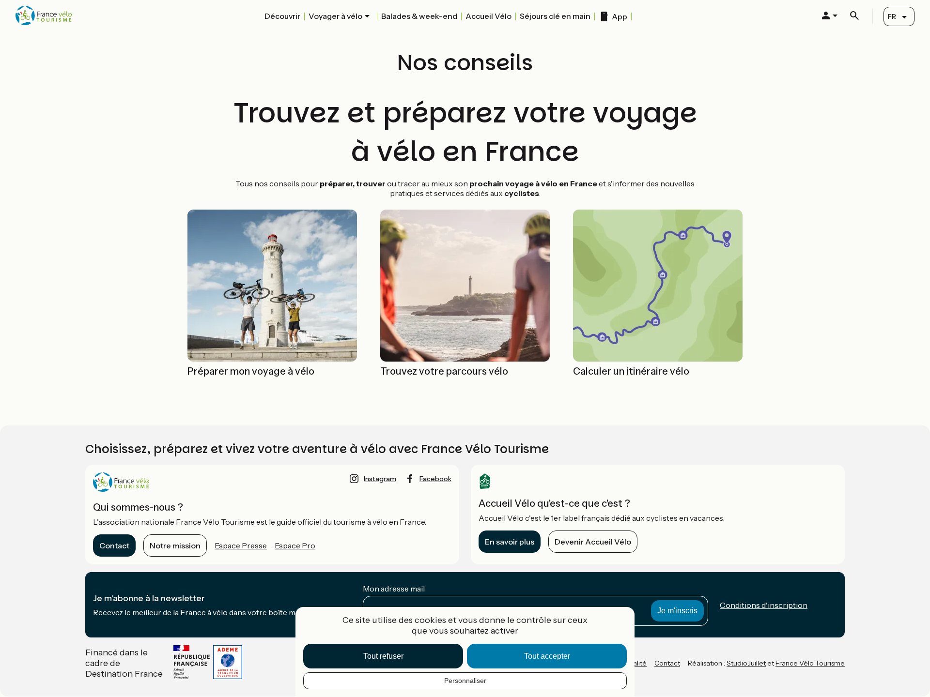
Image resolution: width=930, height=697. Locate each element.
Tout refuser (383, 656)
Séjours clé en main (555, 16)
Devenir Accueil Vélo (593, 541)
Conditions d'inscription (763, 605)
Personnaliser (465, 680)
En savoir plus (509, 541)
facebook (435, 478)
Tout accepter (547, 656)
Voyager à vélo (335, 16)
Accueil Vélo (488, 16)
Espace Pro (295, 545)
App (619, 16)
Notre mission (175, 545)
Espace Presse (241, 545)
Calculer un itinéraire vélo (631, 371)
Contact (114, 545)
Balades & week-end (419, 16)
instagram (380, 478)
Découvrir (282, 16)
